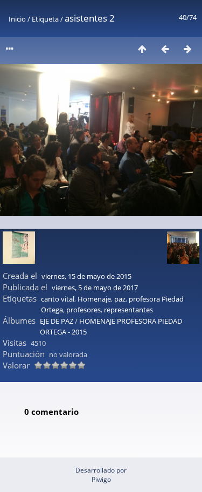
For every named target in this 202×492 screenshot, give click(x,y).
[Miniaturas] (142, 49)
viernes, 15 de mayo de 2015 (86, 276)
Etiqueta (45, 19)
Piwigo (101, 479)
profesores (83, 310)
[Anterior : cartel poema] (165, 49)
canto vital (57, 299)
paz (120, 299)
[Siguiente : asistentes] (187, 49)
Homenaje (94, 299)
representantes (128, 310)
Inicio (17, 19)
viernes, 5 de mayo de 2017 (95, 287)
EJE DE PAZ (56, 321)
